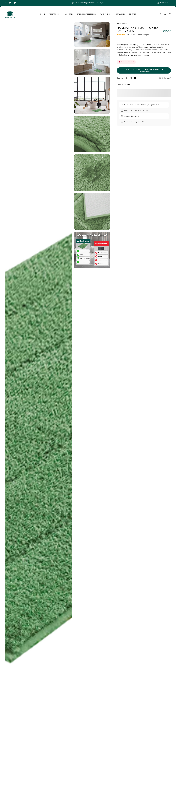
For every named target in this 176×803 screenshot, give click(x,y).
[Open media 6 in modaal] (92, 172)
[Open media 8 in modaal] (92, 250)
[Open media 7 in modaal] (92, 211)
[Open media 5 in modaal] (92, 134)
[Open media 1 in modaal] (38, 411)
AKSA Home (122, 24)
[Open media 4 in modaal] (92, 95)
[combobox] (164, 3)
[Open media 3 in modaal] (92, 62)
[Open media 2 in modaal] (92, 34)
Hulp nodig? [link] (166, 78)
